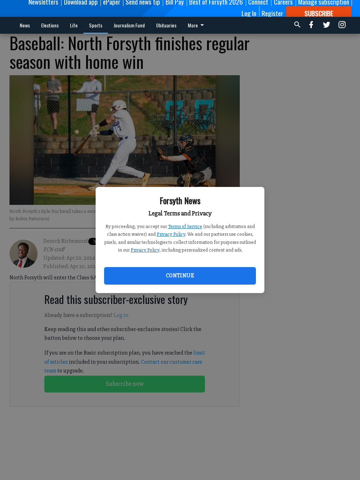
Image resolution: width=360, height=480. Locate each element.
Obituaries (166, 25)
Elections (50, 25)
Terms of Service (185, 226)
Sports (95, 25)
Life (74, 25)
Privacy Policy (171, 234)
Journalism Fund (129, 25)
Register (272, 13)
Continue (180, 275)
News (25, 25)
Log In (249, 13)
